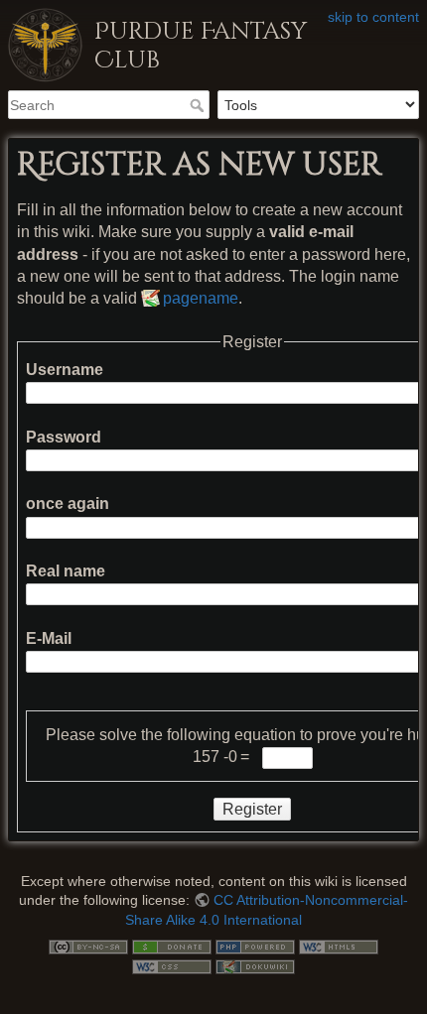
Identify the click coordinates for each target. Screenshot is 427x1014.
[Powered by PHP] (255, 945)
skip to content (373, 17)
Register (252, 809)
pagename (200, 298)
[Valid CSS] (172, 965)
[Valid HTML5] (338, 945)
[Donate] (172, 945)
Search (199, 105)
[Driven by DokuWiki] (255, 965)
